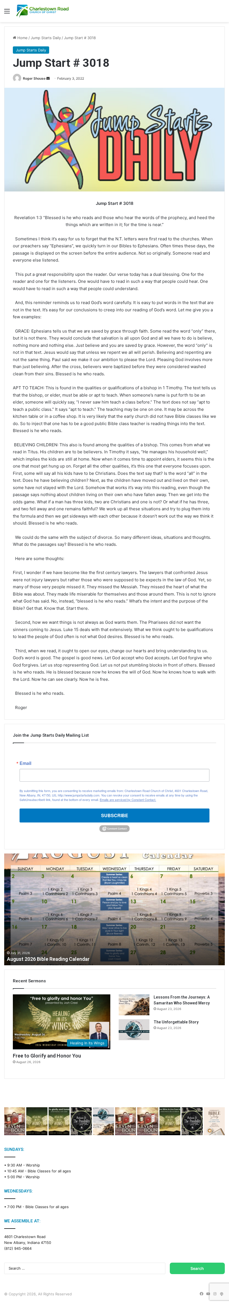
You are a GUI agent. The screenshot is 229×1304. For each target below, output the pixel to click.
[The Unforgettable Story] (134, 1029)
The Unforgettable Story (176, 1022)
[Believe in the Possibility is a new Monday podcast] (81, 1121)
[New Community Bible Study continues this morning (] (214, 1121)
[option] (114, 909)
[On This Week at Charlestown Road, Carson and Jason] (147, 1121)
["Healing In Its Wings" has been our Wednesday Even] (36, 1121)
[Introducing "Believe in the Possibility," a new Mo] (192, 1121)
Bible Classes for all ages (49, 1171)
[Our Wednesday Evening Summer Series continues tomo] (169, 1121)
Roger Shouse (34, 78)
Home (22, 37)
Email (25, 763)
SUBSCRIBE (114, 815)
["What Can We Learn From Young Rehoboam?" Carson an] (125, 1121)
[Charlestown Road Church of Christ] (42, 11)
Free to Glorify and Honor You (47, 1056)
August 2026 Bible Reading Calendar (48, 959)
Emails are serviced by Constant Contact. (128, 799)
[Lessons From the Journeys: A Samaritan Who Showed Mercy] (134, 1004)
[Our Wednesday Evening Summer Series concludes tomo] (59, 1121)
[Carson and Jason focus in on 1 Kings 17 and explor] (14, 1121)
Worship (33, 1165)
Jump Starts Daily (46, 37)
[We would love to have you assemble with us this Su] (103, 1121)
